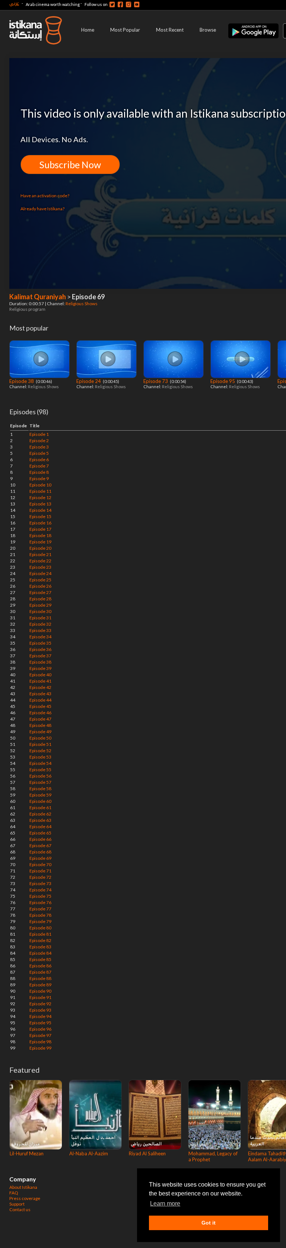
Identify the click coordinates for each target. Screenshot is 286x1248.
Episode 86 (40, 965)
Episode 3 (39, 447)
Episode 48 (40, 725)
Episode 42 (40, 687)
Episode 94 (40, 1016)
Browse (208, 30)
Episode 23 (40, 567)
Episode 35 (40, 643)
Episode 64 (40, 826)
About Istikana (23, 1187)
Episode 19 (40, 542)
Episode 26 (40, 586)
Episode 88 (40, 978)
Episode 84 (40, 953)
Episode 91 (40, 997)
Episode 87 (40, 972)
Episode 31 (40, 617)
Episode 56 (40, 776)
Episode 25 (40, 579)
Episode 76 (40, 902)
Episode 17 (40, 529)
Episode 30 (40, 611)
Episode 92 (40, 1003)
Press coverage (24, 1198)
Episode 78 (40, 915)
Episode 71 (40, 871)
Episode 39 (40, 668)
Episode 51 (40, 744)
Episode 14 (40, 510)
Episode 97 (40, 1035)
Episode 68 (40, 852)
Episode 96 (40, 1029)
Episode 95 (223, 381)
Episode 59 (40, 795)
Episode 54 (40, 763)
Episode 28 (40, 598)
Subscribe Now (70, 164)
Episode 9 (39, 478)
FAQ (13, 1193)
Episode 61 (40, 807)
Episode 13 (40, 504)
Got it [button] (208, 1223)
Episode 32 (40, 624)
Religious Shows (82, 303)
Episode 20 (40, 548)
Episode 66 (40, 839)
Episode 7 (39, 466)
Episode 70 (40, 864)
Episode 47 (40, 719)
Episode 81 (40, 934)
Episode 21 (40, 554)
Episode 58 (40, 788)
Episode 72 (40, 877)
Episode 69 (40, 858)
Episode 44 (40, 700)
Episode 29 (40, 605)
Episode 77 (40, 909)
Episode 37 (40, 655)
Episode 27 (40, 592)
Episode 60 (40, 801)
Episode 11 (40, 491)
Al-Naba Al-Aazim (88, 1153)
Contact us (20, 1209)
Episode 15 (40, 516)
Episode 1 (39, 434)
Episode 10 (40, 485)
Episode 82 (40, 940)
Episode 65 (40, 833)
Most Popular (125, 30)
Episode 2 (39, 440)
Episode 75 (40, 896)
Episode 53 (40, 757)
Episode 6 (39, 459)
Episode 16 (40, 523)
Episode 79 (40, 921)
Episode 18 (40, 535)
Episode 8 (39, 472)
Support (17, 1204)
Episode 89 (40, 984)
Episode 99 (40, 1048)
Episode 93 (40, 1010)
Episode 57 (40, 782)
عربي (14, 3)
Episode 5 (39, 453)
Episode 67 (40, 845)
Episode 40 (40, 674)
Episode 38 (22, 381)
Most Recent (170, 30)
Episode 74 (40, 890)
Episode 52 (40, 750)
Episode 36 (40, 649)
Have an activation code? (44, 195)
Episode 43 (40, 693)
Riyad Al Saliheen (147, 1153)
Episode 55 (40, 769)
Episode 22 (40, 561)
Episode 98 (40, 1041)
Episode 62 (40, 814)
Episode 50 (40, 738)
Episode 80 (40, 928)
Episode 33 (40, 630)
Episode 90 (40, 991)
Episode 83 (40, 946)
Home (87, 30)
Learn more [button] (165, 1203)
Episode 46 (40, 712)
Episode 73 (156, 381)
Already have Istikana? (42, 208)
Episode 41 (40, 681)
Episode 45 (40, 706)
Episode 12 (40, 497)
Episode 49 (40, 731)
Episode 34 (40, 636)
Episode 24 (89, 381)
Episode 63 (40, 820)
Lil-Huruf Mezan (27, 1153)
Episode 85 (40, 959)
